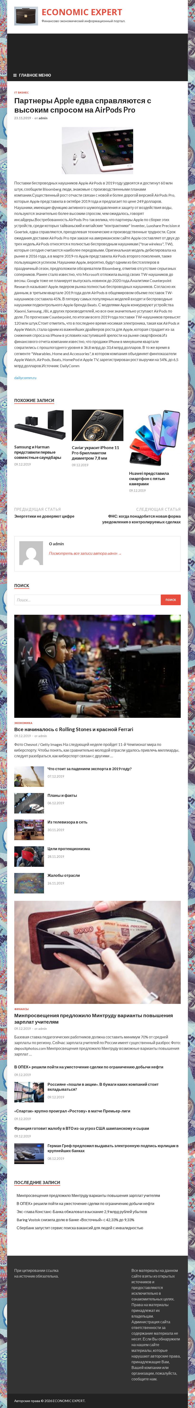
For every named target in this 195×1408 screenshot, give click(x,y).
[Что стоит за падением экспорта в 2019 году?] (29, 785)
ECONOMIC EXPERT (82, 12)
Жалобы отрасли (64, 875)
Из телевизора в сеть (68, 822)
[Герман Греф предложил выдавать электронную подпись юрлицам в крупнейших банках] (29, 1162)
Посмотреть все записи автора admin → (85, 553)
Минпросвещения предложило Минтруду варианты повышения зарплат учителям (88, 1195)
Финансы (21, 1009)
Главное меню (35, 75)
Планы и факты (62, 795)
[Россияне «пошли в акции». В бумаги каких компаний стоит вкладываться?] (29, 1101)
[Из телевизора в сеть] (29, 838)
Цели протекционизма (69, 848)
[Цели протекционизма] (29, 865)
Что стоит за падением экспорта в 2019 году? (90, 768)
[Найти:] (97, 600)
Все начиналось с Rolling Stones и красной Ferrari (73, 729)
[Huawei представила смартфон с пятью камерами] (155, 468)
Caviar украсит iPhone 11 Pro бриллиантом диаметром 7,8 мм (95, 453)
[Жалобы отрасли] (29, 892)
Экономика (23, 723)
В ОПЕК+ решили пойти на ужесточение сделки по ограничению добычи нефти (88, 1067)
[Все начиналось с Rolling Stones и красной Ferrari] (97, 718)
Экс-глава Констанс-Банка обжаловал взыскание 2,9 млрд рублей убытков (82, 1211)
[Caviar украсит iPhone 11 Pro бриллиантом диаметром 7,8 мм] (97, 442)
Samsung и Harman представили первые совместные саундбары (37, 452)
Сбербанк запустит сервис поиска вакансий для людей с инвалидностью (80, 1227)
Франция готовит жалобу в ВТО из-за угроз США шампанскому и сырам (81, 1128)
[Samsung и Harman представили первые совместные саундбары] (40, 441)
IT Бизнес (21, 92)
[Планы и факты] (29, 812)
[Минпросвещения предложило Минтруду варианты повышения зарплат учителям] (97, 1004)
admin (43, 118)
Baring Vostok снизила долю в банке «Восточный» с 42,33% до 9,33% (75, 1219)
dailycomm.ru (25, 377)
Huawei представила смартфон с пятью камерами (149, 478)
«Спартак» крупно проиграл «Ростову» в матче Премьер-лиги (72, 1111)
